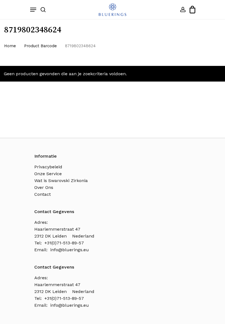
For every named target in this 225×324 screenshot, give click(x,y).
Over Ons (43, 187)
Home (10, 45)
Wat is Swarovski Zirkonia (61, 180)
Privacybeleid (48, 166)
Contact (42, 194)
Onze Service (48, 173)
